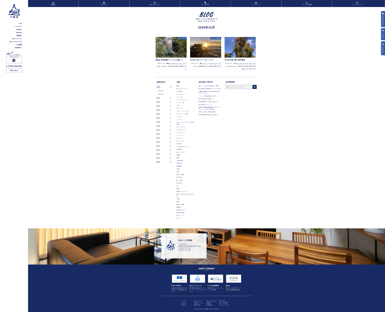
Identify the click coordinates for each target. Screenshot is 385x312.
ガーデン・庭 (247, 63)
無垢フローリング (181, 191)
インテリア (179, 97)
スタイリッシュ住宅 (182, 114)
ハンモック (164, 66)
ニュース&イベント (357, 4)
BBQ (169, 63)
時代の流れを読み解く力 (206, 99)
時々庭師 (179, 177)
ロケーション (233, 66)
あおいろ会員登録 (223, 302)
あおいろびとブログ (15, 41)
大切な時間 (179, 160)
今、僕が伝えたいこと (182, 146)
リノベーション (181, 132)
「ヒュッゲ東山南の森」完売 (207, 96)
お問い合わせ (14, 70)
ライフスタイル (213, 63)
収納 (177, 157)
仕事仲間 (179, 149)
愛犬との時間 (180, 174)
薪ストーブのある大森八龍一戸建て (209, 86)
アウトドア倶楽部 (306, 4)
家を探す (19, 29)
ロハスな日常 (205, 4)
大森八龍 (240, 66)
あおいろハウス (17, 38)
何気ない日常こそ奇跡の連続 (207, 112)
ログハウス (179, 138)
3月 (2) (160, 94)
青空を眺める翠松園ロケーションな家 (210, 88)
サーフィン (204, 63)
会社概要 (19, 44)
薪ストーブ (252, 68)
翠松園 (176, 66)
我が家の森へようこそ (205, 104)
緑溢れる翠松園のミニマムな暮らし (169, 60)
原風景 (178, 155)
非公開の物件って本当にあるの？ (208, 101)
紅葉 (251, 66)
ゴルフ (178, 105)
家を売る (19, 32)
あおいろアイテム (154, 4)
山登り (178, 169)
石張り (178, 199)
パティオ (179, 119)
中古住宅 (170, 66)
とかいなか (239, 63)
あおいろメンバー (177, 63)
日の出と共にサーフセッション (202, 60)
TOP (20, 23)
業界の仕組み (197, 304)
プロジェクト (104, 4)
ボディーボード (181, 127)
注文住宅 (246, 66)
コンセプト (18, 26)
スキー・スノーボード (182, 111)
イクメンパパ (256, 4)
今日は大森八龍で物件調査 (235, 60)
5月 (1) (160, 90)
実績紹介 (19, 35)
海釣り (178, 188)
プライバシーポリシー (224, 304)
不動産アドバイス (198, 302)
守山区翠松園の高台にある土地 (208, 114)
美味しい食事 (180, 204)
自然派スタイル (203, 66)
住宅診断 (18, 47)
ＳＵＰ (219, 66)
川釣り (178, 171)
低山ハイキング (181, 152)
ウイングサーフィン (182, 100)
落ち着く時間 (212, 66)
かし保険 (179, 91)
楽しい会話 (179, 180)
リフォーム (179, 135)
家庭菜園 (179, 166)
